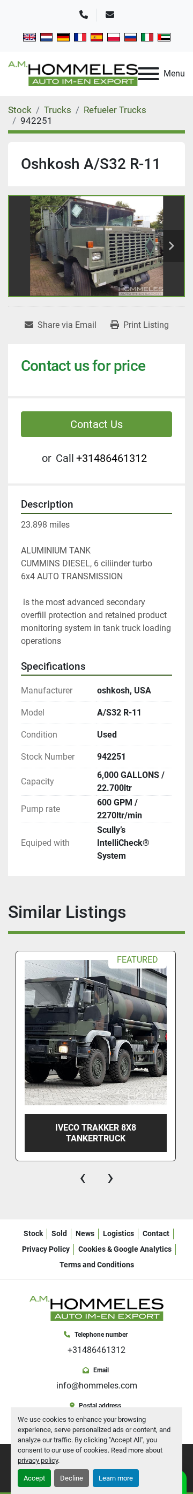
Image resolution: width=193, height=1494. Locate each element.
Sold (59, 1233)
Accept (34, 1478)
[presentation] (82, 1177)
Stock (33, 1233)
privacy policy (38, 1460)
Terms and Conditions (97, 1264)
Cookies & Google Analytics (125, 1249)
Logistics (118, 1233)
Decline (71, 1478)
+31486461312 (111, 458)
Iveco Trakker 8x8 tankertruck (95, 1133)
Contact (156, 1233)
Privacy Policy (46, 1249)
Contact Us (96, 424)
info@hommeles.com (96, 1385)
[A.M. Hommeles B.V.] (96, 1308)
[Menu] (148, 73)
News (85, 1233)
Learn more (116, 1478)
